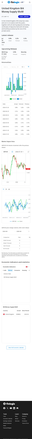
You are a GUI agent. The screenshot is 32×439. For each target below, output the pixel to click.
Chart (4, 416)
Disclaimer (24, 421)
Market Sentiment (7, 423)
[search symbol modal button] (30, 2)
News (4, 425)
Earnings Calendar (7, 421)
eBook (16, 418)
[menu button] (2, 2)
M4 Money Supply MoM (10, 277)
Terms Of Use (25, 423)
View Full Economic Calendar (16, 347)
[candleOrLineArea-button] (12, 151)
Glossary (17, 421)
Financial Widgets (7, 428)
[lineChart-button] (28, 67)
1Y (3, 189)
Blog (16, 416)
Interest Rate (7, 274)
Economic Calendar (7, 418)
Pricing (23, 418)
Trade (23, 16)
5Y (6, 189)
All (9, 189)
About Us (24, 416)
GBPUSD (5, 151)
